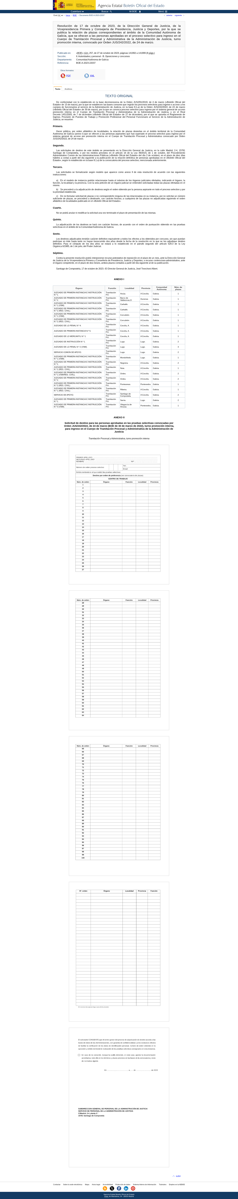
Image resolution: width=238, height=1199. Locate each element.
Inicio (68, 15)
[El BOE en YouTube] (133, 1190)
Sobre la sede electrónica (72, 1185)
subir (178, 1176)
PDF (68, 76)
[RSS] (105, 1190)
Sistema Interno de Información (144, 1185)
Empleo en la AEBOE (177, 1185)
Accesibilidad (108, 1185)
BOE (75, 15)
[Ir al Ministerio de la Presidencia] (74, 5)
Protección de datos (122, 1185)
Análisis (68, 89)
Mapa (87, 1185)
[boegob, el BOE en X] (112, 1190)
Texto (57, 89)
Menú (161, 11)
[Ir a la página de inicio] (130, 6)
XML (92, 76)
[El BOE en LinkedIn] (126, 1190)
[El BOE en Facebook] (119, 1190)
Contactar (56, 1185)
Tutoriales (162, 1185)
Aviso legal (96, 1185)
